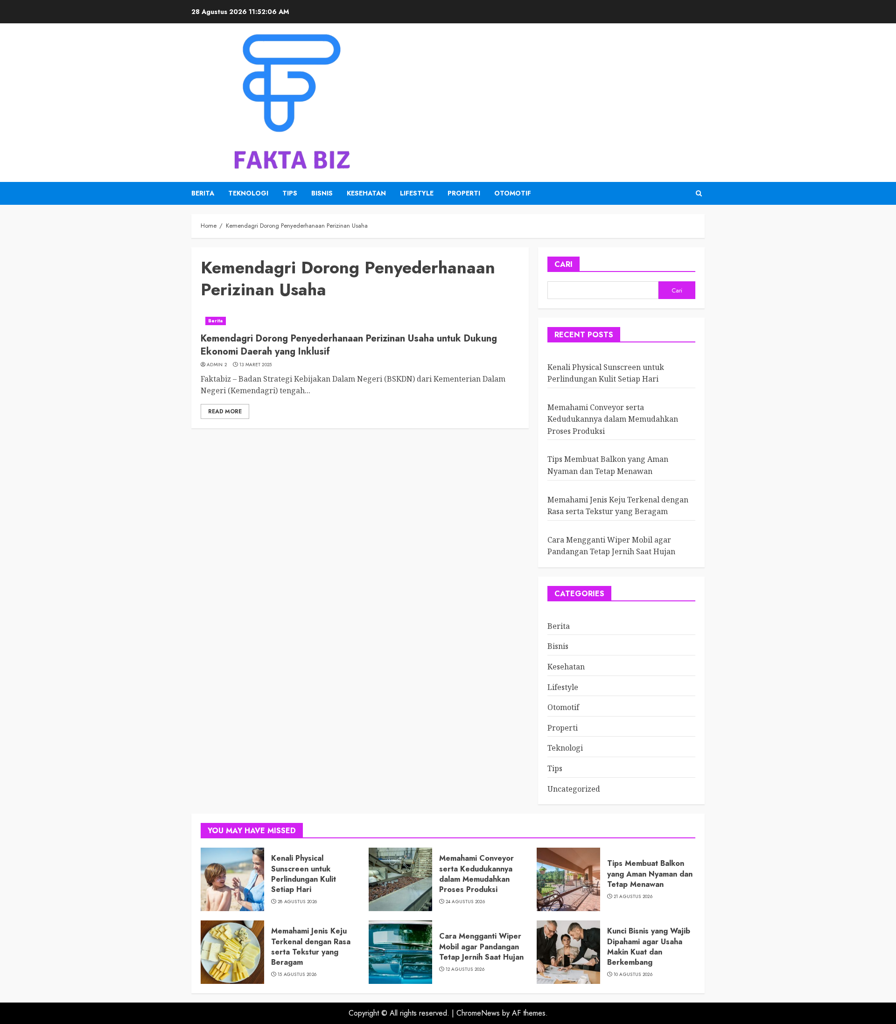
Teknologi (248, 193)
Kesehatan (366, 193)
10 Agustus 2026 (633, 974)
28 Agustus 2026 (297, 902)
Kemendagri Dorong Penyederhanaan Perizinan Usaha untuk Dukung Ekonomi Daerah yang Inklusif (349, 345)
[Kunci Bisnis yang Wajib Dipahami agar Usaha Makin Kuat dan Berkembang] (568, 952)
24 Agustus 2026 (465, 902)
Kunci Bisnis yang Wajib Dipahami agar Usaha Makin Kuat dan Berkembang (648, 947)
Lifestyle (417, 193)
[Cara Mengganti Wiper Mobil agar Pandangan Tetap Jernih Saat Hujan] (400, 952)
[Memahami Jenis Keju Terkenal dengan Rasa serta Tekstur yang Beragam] (232, 952)
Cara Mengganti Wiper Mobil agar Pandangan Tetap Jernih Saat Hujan (611, 546)
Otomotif (512, 193)
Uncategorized (573, 789)
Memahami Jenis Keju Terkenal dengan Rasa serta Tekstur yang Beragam (310, 947)
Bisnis (322, 193)
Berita (202, 193)
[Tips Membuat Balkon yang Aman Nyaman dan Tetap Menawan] (568, 879)
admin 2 (217, 365)
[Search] (699, 193)
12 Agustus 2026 (465, 969)
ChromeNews (478, 1013)
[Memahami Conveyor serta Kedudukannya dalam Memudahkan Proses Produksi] (400, 879)
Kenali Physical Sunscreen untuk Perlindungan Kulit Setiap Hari (303, 874)
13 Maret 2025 (255, 365)
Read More (225, 411)
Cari (563, 264)
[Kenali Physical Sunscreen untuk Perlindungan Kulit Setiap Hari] (232, 879)
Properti (464, 193)
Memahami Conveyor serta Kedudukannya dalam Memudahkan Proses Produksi (612, 419)
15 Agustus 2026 (297, 974)
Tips (289, 193)
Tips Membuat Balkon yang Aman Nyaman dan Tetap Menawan (650, 874)
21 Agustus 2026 (633, 896)
